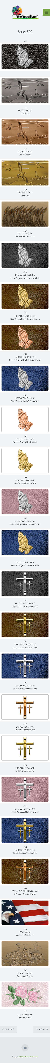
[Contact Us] (25, 1047)
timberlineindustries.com (28, 1056)
